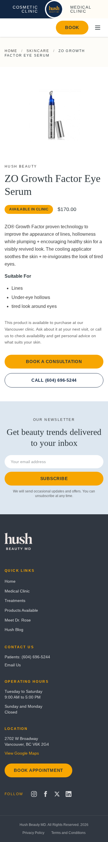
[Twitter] (57, 794)
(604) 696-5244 (36, 657)
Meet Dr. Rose (18, 620)
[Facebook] (45, 794)
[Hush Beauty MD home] (54, 9)
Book (72, 27)
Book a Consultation (54, 361)
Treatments (15, 600)
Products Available (21, 610)
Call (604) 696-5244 (54, 380)
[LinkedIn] (68, 794)
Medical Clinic (17, 591)
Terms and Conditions (68, 833)
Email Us (13, 665)
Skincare (37, 51)
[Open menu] (97, 27)
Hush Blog (14, 629)
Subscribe (54, 478)
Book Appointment (38, 770)
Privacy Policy (33, 833)
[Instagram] (34, 794)
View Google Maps (22, 753)
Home (11, 51)
